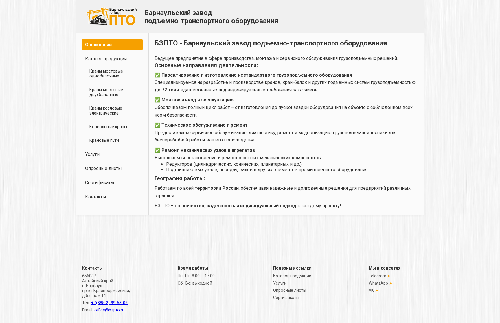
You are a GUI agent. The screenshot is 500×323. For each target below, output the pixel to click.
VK (371, 290)
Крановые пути (104, 140)
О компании (98, 44)
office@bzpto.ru (109, 310)
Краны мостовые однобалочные (106, 74)
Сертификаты (99, 182)
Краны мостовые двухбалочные (106, 92)
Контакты (95, 197)
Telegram (377, 276)
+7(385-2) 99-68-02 (109, 302)
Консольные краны (108, 126)
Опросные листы (103, 168)
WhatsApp (378, 283)
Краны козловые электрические (105, 111)
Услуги (92, 154)
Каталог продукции (106, 59)
